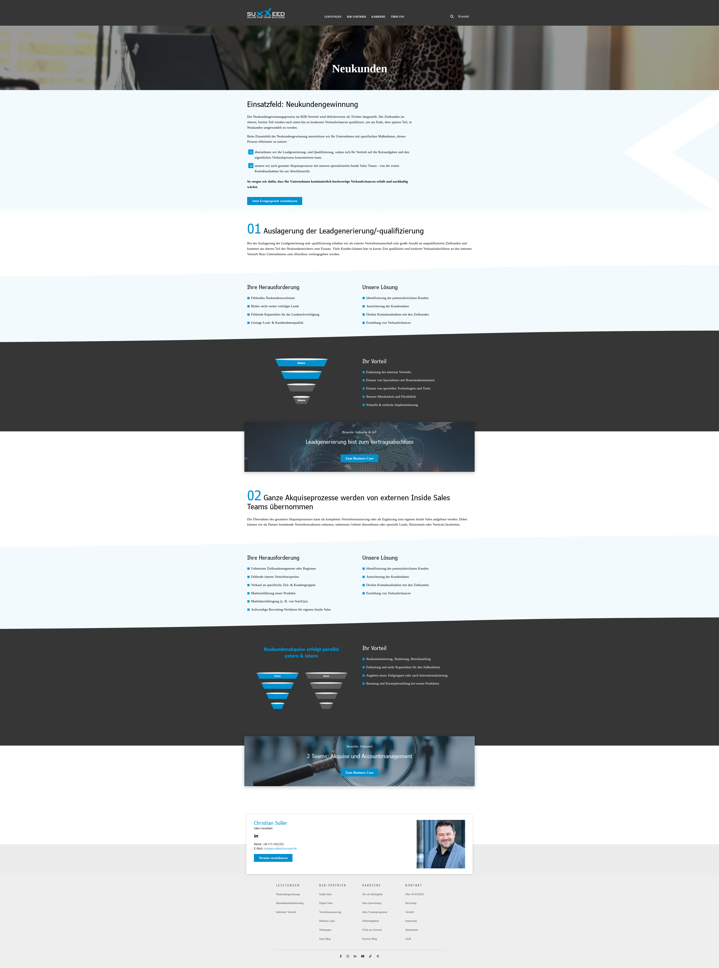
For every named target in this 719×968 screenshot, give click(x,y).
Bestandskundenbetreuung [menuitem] (290, 903)
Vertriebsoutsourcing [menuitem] (330, 912)
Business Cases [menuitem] (327, 921)
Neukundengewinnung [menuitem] (288, 894)
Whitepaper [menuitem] (325, 929)
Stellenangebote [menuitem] (370, 921)
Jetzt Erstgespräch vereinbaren (274, 201)
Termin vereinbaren (273, 858)
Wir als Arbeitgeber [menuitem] (372, 894)
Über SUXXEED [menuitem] (414, 894)
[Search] (452, 16)
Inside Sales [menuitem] (325, 894)
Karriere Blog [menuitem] (369, 938)
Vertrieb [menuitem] (409, 912)
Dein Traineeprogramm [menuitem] (374, 912)
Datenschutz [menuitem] (411, 929)
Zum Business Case (359, 458)
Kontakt (463, 16)
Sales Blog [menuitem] (324, 938)
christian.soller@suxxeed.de (280, 848)
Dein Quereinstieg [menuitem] (371, 903)
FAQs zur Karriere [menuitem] (372, 929)
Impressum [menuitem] (411, 921)
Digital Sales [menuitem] (326, 903)
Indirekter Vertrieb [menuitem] (286, 912)
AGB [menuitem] (408, 938)
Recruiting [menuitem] (410, 903)
